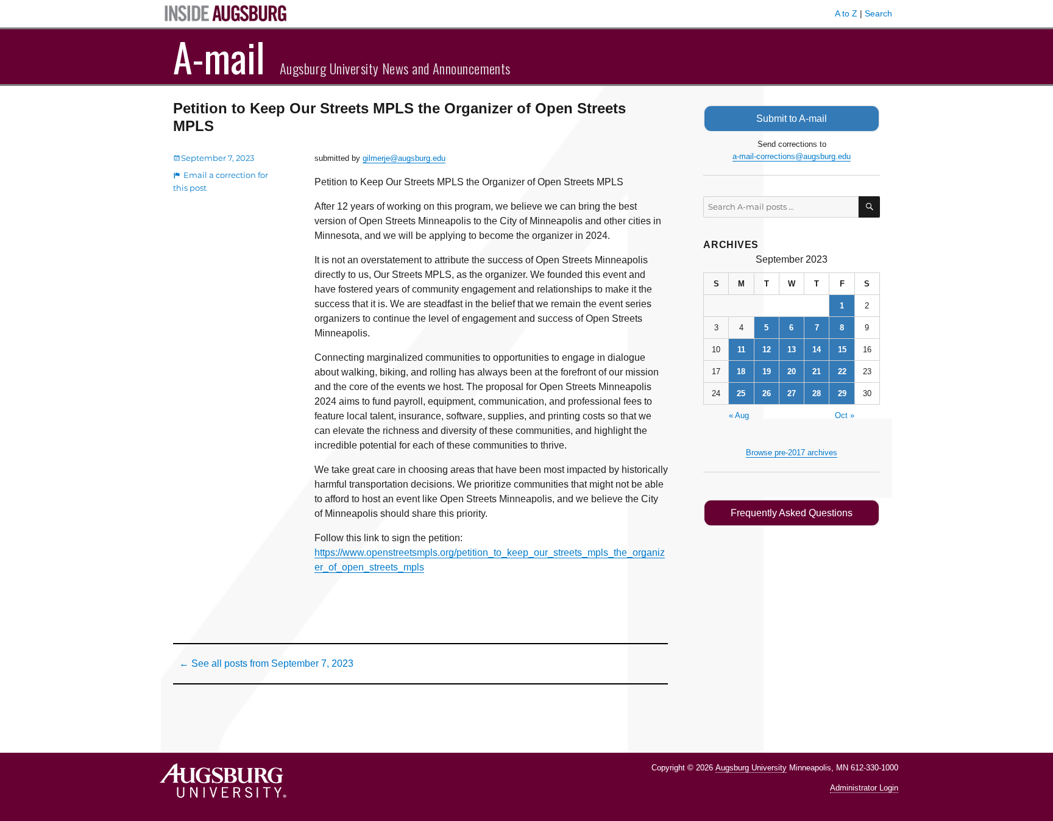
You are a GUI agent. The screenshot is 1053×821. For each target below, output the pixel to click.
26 (766, 393)
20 (791, 371)
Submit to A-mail (791, 118)
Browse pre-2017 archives (791, 452)
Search (878, 13)
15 (842, 349)
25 (741, 393)
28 (816, 393)
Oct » (844, 415)
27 (791, 393)
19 (766, 371)
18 (741, 371)
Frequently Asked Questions (792, 513)
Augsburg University (751, 767)
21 (816, 371)
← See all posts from (266, 663)
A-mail (219, 56)
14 (816, 349)
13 (791, 349)
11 (741, 349)
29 (842, 393)
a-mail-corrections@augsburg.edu (791, 156)
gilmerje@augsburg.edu (404, 158)
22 (842, 371)
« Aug (739, 415)
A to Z (846, 13)
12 (766, 349)
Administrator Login (864, 787)
